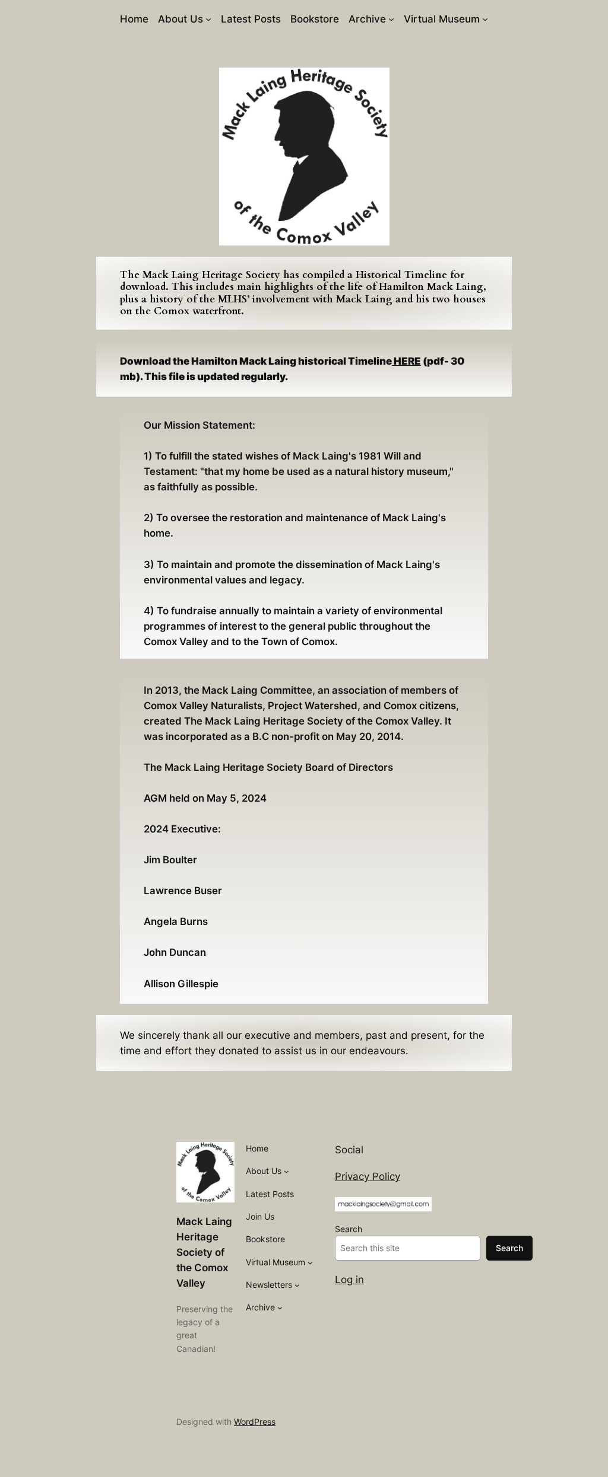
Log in (349, 1279)
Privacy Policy (367, 1176)
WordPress (255, 1422)
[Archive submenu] (391, 19)
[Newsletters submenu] (297, 1285)
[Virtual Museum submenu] (485, 19)
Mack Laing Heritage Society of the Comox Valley (204, 1252)
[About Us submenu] (208, 19)
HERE (406, 361)
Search (348, 1229)
